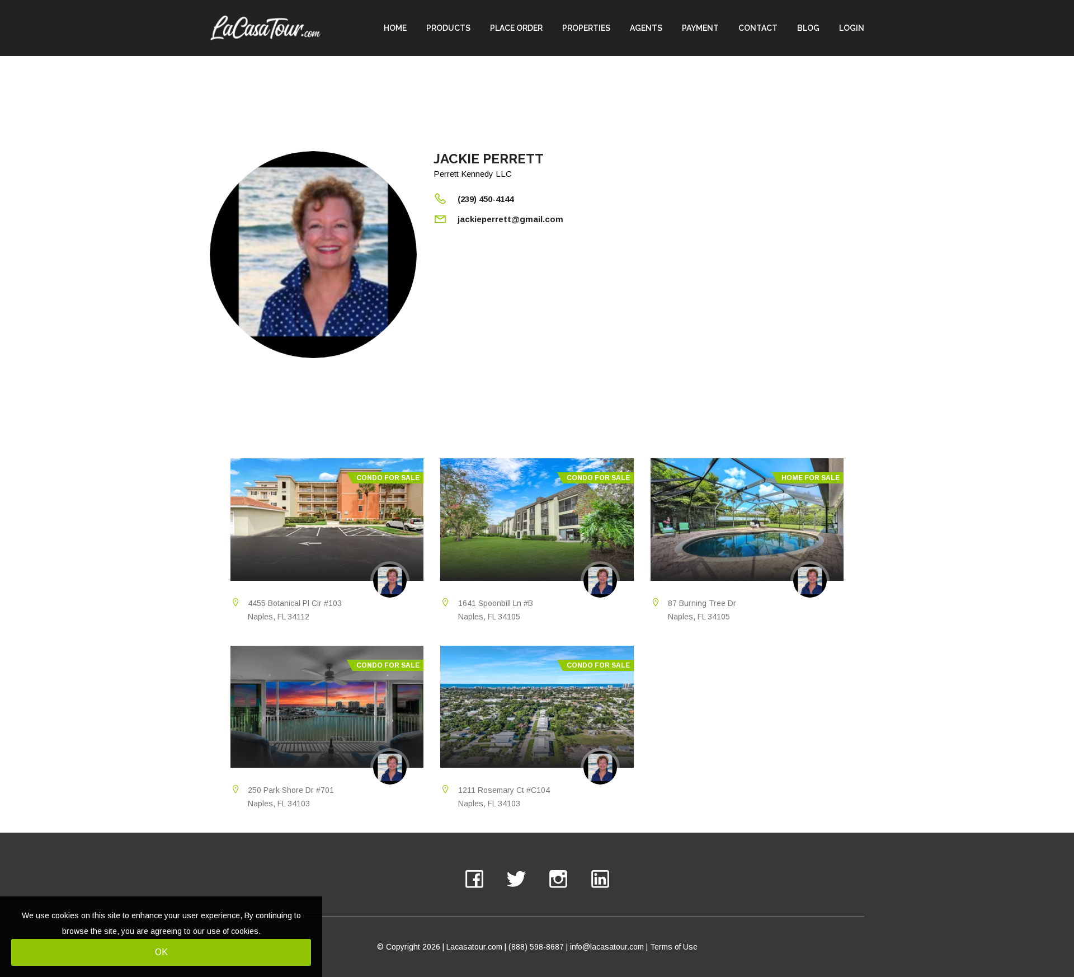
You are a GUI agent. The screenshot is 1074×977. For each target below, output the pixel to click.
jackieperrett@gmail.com (510, 219)
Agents (646, 28)
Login (851, 28)
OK (161, 952)
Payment (700, 28)
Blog (808, 28)
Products (448, 28)
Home (395, 28)
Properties (586, 28)
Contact (758, 28)
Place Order (516, 28)
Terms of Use (674, 946)
